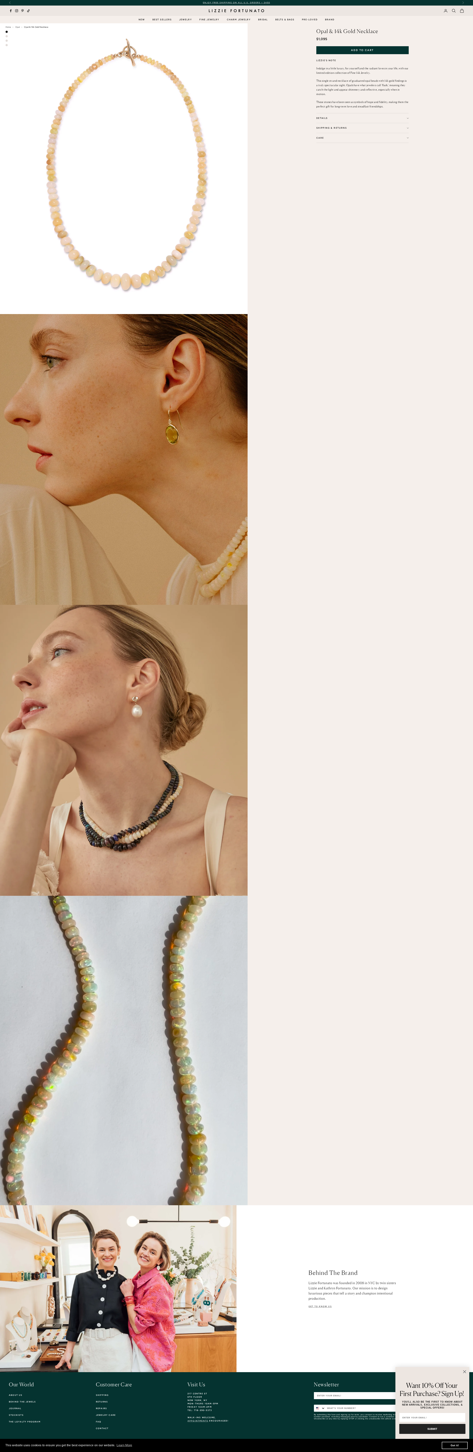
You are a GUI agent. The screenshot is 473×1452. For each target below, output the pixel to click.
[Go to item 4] (7, 45)
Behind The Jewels (22, 1402)
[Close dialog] (464, 1371)
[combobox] (319, 1408)
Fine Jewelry (209, 19)
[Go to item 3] (7, 41)
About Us (16, 1395)
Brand (329, 19)
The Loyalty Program (24, 1422)
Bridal (263, 19)
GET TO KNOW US (320, 1306)
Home (8, 27)
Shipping (102, 1395)
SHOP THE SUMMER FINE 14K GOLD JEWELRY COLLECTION (247, 2)
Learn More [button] (124, 1445)
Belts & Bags (285, 19)
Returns (102, 1402)
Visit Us (196, 1384)
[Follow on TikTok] (28, 11)
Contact (102, 1428)
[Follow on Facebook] (11, 11)
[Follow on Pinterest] (22, 11)
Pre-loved (310, 19)
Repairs (101, 1408)
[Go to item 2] (7, 36)
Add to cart (362, 50)
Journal (15, 1408)
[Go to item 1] (7, 32)
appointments (198, 1421)
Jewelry (185, 19)
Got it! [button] (455, 1445)
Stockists (16, 1415)
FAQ (98, 1422)
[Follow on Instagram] (16, 11)
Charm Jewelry (239, 19)
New (142, 19)
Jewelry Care (106, 1415)
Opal (17, 27)
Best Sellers (162, 19)
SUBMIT (432, 1428)
